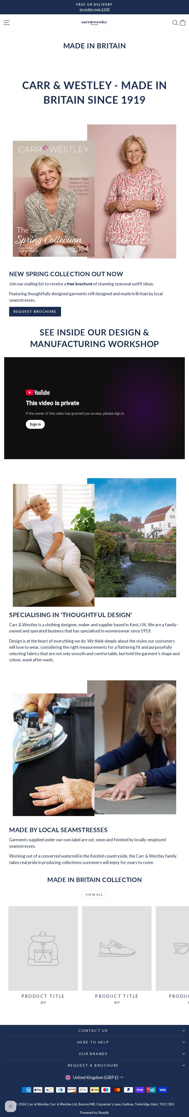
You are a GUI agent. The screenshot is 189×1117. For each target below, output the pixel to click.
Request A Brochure (93, 1065)
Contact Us (93, 1030)
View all (94, 894)
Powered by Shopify (94, 1113)
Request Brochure (35, 312)
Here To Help (93, 1042)
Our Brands (93, 1054)
